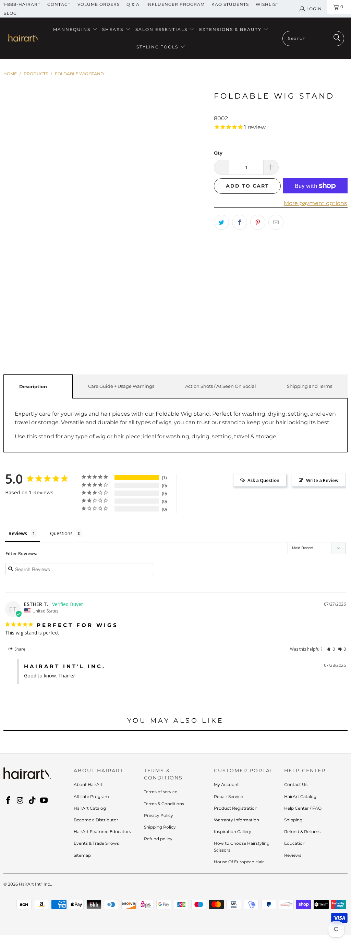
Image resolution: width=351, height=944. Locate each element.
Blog (10, 13)
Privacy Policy (158, 815)
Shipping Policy (160, 827)
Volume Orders (98, 4)
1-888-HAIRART (21, 4)
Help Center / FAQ (303, 808)
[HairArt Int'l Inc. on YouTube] (44, 800)
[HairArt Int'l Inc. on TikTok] (32, 800)
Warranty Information (236, 819)
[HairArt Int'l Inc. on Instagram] (20, 800)
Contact (59, 4)
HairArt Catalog (90, 808)
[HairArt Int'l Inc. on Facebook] (8, 800)
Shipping (293, 819)
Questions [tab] (61, 533)
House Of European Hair (239, 861)
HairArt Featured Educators (102, 831)
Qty (218, 153)
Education (294, 843)
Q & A (133, 4)
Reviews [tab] (18, 533)
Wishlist (267, 4)
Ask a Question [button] (263, 480)
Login (314, 8)
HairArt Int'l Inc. (35, 884)
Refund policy (158, 838)
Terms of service (160, 791)
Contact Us (295, 784)
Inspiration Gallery (232, 831)
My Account (226, 784)
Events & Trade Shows (96, 843)
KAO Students (230, 4)
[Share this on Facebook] (239, 222)
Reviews (292, 855)
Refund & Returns (302, 831)
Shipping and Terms (309, 386)
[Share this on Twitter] (221, 222)
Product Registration (235, 808)
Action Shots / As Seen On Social (220, 386)
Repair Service (228, 796)
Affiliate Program (91, 796)
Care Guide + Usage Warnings (121, 386)
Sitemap (82, 855)
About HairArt (88, 784)
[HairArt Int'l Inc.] (23, 38)
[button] (75, 29)
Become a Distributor (96, 819)
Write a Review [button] (322, 480)
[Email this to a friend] (275, 222)
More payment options (315, 203)
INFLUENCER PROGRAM (175, 4)
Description (33, 386)
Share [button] (19, 649)
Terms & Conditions (164, 803)
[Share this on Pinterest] (257, 222)
